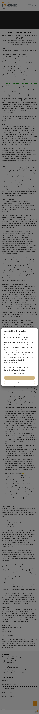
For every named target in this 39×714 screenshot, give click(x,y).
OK (19, 378)
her (23, 370)
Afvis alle (20, 382)
